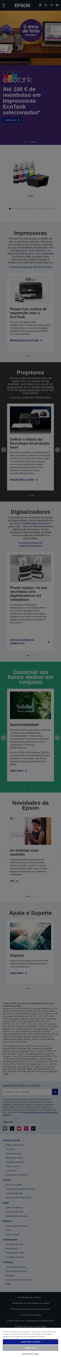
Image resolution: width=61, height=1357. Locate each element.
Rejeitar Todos (30, 1348)
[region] (30, 1342)
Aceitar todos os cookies (30, 1342)
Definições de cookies (30, 1354)
